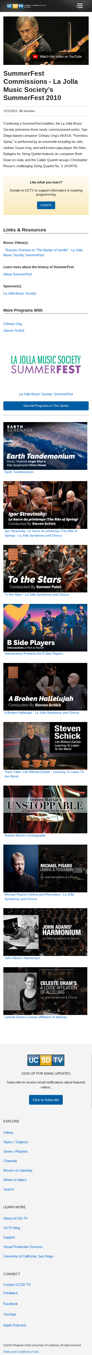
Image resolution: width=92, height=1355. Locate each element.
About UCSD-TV (15, 1218)
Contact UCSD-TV (17, 1284)
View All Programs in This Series (46, 405)
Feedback (10, 1293)
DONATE (46, 205)
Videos (8, 1132)
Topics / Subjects (15, 1142)
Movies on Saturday (18, 1170)
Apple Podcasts (14, 1325)
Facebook (10, 1304)
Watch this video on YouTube (57, 58)
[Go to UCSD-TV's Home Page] (27, 6)
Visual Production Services (23, 1247)
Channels (10, 1161)
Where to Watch (15, 1180)
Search (8, 1189)
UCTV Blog (11, 1228)
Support (9, 1237)
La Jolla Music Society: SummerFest (46, 394)
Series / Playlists (15, 1151)
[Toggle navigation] (79, 6)
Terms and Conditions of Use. (21, 1351)
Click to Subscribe (46, 1100)
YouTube (9, 1314)
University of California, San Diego (28, 1256)
